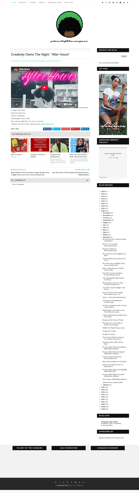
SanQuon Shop (55, 2)
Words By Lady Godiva (109, 422)
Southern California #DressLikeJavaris (110, 249)
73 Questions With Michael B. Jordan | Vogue (112, 301)
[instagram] (113, 2)
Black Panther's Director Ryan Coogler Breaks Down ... (113, 284)
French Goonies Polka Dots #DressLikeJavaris (112, 357)
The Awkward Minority (15, 51)
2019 (103, 208)
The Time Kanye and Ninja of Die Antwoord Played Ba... (114, 264)
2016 (103, 390)
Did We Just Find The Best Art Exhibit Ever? (113, 365)
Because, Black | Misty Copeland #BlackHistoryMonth (113, 375)
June (105, 227)
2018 (103, 211)
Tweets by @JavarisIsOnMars (109, 63)
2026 (103, 191)
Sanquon (48, 61)
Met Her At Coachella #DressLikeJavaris (110, 245)
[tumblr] (127, 2)
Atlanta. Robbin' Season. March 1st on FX (114, 259)
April (105, 232)
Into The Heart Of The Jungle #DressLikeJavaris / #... (113, 293)
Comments (56, 61)
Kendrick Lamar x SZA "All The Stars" (113, 343)
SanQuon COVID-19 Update (38, 156)
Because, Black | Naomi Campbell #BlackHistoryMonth (114, 353)
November (107, 215)
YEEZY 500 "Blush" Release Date (114, 328)
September (107, 220)
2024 (103, 196)
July (104, 225)
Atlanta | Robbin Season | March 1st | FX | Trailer (115, 316)
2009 (103, 407)
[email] (120, 2)
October (106, 218)
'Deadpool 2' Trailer (109, 331)
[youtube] (123, 2)
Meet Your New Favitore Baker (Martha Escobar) (78, 156)
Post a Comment (18, 184)
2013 (103, 397)
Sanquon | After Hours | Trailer (113, 320)
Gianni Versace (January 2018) (112, 382)
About (42, 2)
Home (14, 2)
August (106, 222)
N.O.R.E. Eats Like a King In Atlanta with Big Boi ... (114, 240)
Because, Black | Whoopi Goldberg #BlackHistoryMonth (114, 348)
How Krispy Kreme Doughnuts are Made (114, 254)
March (105, 235)
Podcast (23, 2)
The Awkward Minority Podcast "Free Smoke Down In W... (113, 338)
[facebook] (106, 2)
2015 (103, 392)
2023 (103, 199)
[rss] (116, 2)
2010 (103, 404)
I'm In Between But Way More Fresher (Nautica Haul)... (113, 274)
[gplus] (109, 2)
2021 (103, 203)
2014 (103, 394)
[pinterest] (83, 482)
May (105, 230)
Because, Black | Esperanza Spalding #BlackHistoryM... (115, 370)
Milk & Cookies (16, 154)
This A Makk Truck (25, 51)
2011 (103, 402)
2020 (103, 206)
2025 (103, 194)
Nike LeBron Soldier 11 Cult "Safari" (115, 361)
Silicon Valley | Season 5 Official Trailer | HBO (113, 269)
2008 (103, 409)
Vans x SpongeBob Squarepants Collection (113, 279)
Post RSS (68, 2)
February (106, 237)
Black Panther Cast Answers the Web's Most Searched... (113, 311)
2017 (103, 387)
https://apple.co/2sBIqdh (36, 121)
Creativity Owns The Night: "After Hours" (114, 288)
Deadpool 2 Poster (109, 334)
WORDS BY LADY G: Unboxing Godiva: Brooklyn (111, 424)
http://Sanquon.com (47, 124)
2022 (103, 201)
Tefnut (33, 2)
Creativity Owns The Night (37, 61)
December (107, 213)
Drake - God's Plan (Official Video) (114, 297)
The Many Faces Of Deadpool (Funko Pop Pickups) (113, 324)
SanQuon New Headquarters (55, 156)
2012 (103, 399)
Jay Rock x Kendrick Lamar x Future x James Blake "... (115, 306)
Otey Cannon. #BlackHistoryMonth (115, 379)
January (106, 385)
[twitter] (102, 2)
